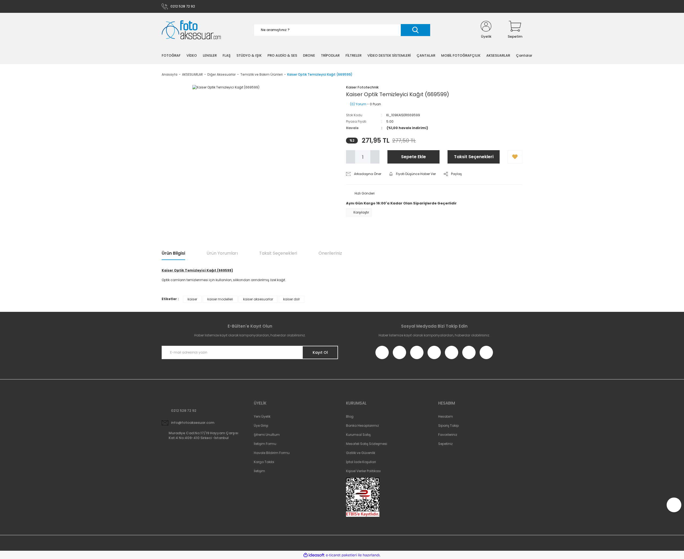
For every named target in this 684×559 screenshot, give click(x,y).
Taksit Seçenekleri (473, 157)
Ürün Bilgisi (173, 253)
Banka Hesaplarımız (362, 425)
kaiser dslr (291, 299)
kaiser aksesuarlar (258, 299)
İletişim (259, 471)
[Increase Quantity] (374, 157)
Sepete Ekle (413, 157)
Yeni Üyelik (262, 416)
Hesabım (445, 416)
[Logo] (191, 30)
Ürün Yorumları (222, 253)
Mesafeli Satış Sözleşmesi (366, 443)
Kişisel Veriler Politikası (363, 471)
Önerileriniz (330, 253)
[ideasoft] (314, 555)
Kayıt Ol (320, 352)
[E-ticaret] (341, 555)
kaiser (192, 299)
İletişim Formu (265, 443)
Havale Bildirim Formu (272, 453)
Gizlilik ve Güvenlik (360, 453)
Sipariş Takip (448, 425)
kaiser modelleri (220, 299)
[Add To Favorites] (515, 157)
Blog (349, 416)
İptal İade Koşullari (361, 462)
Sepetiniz (445, 443)
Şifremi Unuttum (267, 434)
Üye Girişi (261, 425)
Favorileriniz (447, 434)
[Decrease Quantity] (350, 157)
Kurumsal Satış (358, 434)
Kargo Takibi (264, 462)
